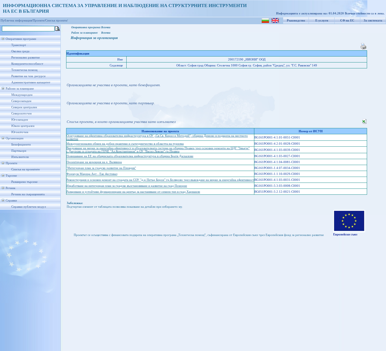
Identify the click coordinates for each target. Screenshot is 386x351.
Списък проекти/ (56, 20)
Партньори (18, 150)
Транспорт (18, 45)
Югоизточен (19, 132)
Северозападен (21, 101)
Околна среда (20, 51)
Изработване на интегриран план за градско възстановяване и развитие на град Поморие (126, 185)
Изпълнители (20, 157)
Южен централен (22, 125)
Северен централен (24, 107)
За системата (373, 20)
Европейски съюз (345, 234)
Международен (21, 94)
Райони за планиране (20, 88)
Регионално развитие (25, 57)
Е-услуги (321, 20)
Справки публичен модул (28, 206)
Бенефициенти (21, 144)
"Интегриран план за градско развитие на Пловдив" (101, 168)
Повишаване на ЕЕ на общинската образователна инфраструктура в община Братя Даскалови (129, 156)
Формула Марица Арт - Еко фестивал (91, 174)
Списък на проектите (25, 169)
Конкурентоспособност (27, 63)
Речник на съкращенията (28, 194)
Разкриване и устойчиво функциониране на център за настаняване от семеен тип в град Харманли (133, 191)
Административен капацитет (30, 82)
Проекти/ (39, 20)
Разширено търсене (24, 181)
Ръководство (296, 20)
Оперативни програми (21, 38)
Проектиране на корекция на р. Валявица (94, 162)
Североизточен (21, 113)
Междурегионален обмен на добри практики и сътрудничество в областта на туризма (125, 143)
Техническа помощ (24, 70)
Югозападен (19, 119)
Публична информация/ (17, 20)
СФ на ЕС (347, 20)
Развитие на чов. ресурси (28, 76)
